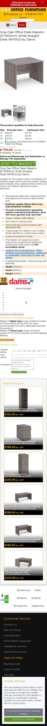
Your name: (3, 356)
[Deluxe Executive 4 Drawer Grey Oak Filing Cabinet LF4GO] (23, 464)
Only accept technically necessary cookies (23, 712)
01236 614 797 (34, 14)
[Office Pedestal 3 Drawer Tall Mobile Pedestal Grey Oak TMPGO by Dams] (23, 432)
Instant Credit (12, 669)
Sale (22, 24)
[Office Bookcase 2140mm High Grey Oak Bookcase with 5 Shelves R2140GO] (23, 399)
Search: (23, 17)
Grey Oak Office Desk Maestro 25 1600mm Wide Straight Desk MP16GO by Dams (22, 508)
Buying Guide (12, 663)
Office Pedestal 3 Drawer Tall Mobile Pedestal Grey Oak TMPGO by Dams (20, 442)
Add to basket (18, 163)
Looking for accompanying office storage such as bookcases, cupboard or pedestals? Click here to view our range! (26, 254)
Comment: (5, 364)
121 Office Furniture (23, 9)
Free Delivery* (12, 635)
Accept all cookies (23, 719)
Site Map (9, 674)
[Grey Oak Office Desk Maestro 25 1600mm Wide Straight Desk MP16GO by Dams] (23, 497)
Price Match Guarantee (17, 640)
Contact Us (10, 624)
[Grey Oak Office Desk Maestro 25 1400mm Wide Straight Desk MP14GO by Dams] (23, 530)
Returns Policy (12, 629)
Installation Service (15, 646)
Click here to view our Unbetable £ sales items (24, 3)
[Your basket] (46, 22)
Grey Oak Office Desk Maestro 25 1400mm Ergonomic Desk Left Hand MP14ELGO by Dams (17, 572)
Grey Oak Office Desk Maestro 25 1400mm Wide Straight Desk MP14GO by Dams (22, 540)
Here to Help (13, 658)
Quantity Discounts (15, 651)
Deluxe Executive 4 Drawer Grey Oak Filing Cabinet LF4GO (18, 475)
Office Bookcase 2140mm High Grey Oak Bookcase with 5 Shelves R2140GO (21, 410)
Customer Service (17, 618)
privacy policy (19, 703)
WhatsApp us (14, 14)
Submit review (19, 372)
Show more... (7, 340)
